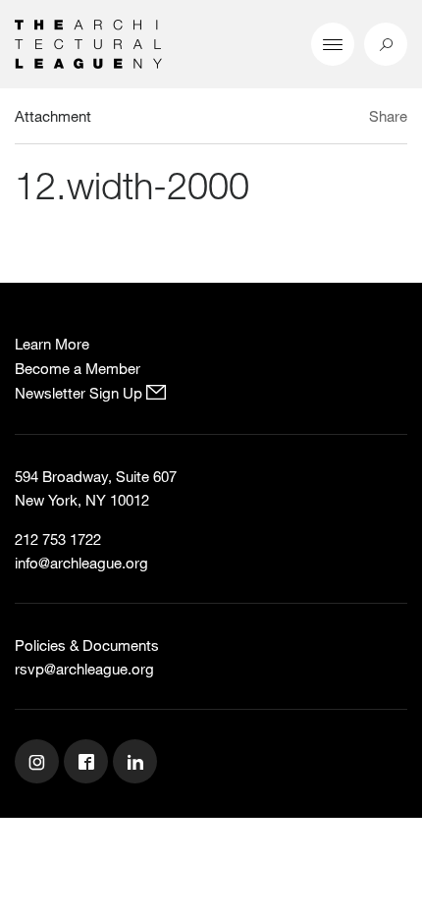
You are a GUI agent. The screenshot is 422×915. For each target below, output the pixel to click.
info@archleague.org (81, 562)
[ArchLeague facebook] (88, 763)
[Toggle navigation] (332, 44)
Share (388, 116)
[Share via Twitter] (330, 119)
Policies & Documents (87, 645)
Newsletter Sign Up (80, 393)
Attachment (53, 116)
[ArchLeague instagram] (39, 763)
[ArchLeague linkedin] (137, 763)
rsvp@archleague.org (84, 668)
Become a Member (77, 368)
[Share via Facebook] (351, 119)
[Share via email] (299, 119)
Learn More (52, 343)
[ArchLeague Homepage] (88, 42)
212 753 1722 (58, 539)
